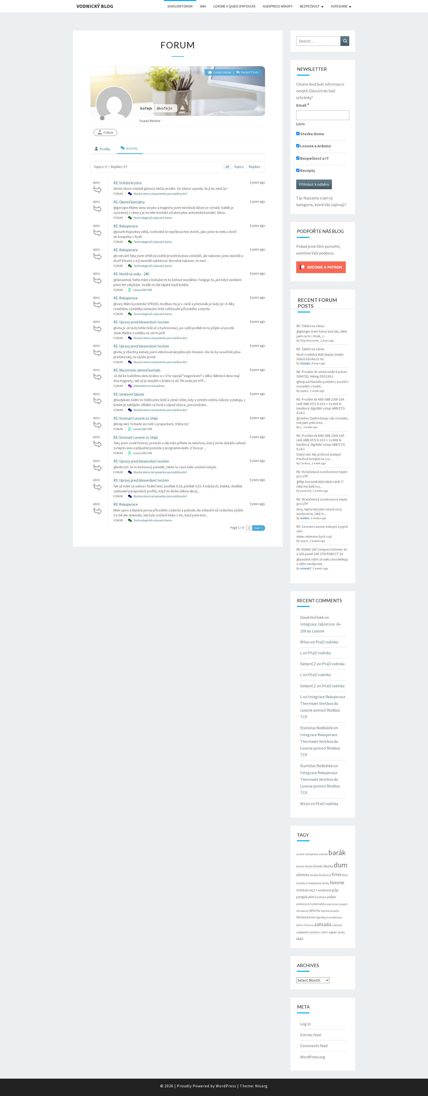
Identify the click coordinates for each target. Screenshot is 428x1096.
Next (257, 528)
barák (337, 852)
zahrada (322, 924)
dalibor (304, 518)
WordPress (226, 1085)
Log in (305, 1023)
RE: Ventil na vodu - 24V (131, 274)
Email (302, 105)
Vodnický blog (95, 6)
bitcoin (309, 866)
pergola (302, 897)
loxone (337, 882)
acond (300, 854)
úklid (299, 939)
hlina (345, 875)
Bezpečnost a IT (314, 158)
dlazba (328, 866)
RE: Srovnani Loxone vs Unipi (135, 418)
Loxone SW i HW (142, 290)
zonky (341, 932)
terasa (301, 917)
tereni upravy (316, 917)
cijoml (304, 541)
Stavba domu (311, 133)
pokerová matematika (311, 904)
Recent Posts (249, 72)
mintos (302, 889)
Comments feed (313, 1045)
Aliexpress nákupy (278, 6)
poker (331, 897)
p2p (335, 889)
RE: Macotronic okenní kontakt (136, 370)
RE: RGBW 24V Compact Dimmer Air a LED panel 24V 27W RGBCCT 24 (322, 551)
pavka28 (305, 491)
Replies (254, 166)
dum (341, 864)
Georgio (305, 363)
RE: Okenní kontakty (129, 202)
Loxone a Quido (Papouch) (234, 6)
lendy (325, 883)
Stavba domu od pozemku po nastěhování (160, 193)
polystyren (333, 904)
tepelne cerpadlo (330, 910)
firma (336, 874)
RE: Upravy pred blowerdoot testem (141, 322)
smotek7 (305, 568)
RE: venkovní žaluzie (128, 394)
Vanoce (309, 925)
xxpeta (304, 391)
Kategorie (339, 6)
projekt (343, 904)
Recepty (307, 170)
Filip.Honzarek (309, 340)
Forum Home (222, 72)
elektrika (302, 875)
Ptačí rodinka (327, 641)
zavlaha (314, 932)
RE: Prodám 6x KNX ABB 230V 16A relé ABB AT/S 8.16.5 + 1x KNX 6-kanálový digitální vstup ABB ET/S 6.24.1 (320, 406)
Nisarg (261, 1085)
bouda (318, 866)
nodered (324, 890)
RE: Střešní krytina (127, 183)
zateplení (302, 932)
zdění (324, 932)
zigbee (332, 932)
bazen (300, 866)
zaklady (337, 925)
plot (311, 897)
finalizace (325, 875)
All (227, 166)
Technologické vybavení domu (153, 217)
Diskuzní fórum (180, 6)
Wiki (203, 6)
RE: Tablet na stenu (310, 326)
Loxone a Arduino (315, 145)
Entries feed (310, 1034)
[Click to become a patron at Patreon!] (321, 266)
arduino (323, 854)
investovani (314, 883)
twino (299, 925)
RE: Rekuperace (125, 226)
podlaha (320, 897)
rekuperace (302, 910)
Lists (300, 123)
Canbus (305, 463)
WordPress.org (312, 1056)
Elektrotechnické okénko (149, 386)
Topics (239, 166)
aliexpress (311, 854)
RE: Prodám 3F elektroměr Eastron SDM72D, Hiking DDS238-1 (321, 374)
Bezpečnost (310, 6)
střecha (314, 910)
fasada (314, 875)
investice (301, 883)
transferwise (334, 917)
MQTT (313, 890)
